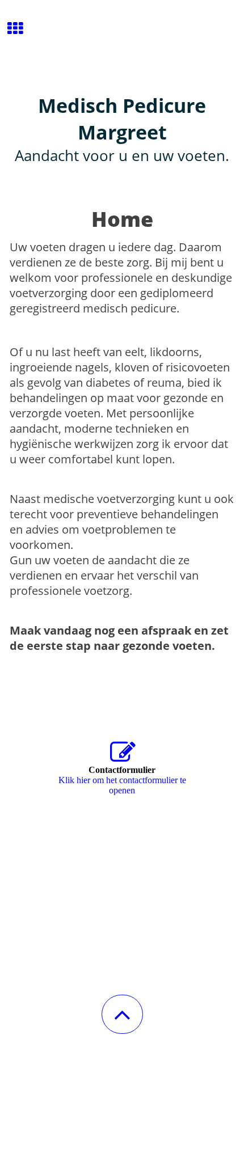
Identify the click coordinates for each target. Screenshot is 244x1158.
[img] (122, 42)
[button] (122, 1014)
